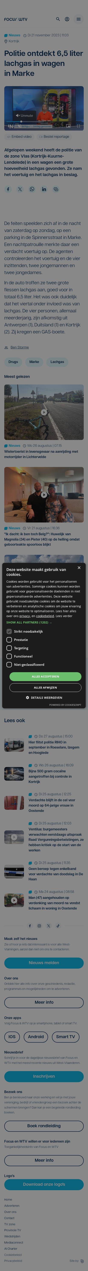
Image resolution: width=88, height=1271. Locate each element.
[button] (43, 622)
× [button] (79, 567)
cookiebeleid (45, 616)
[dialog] (44, 635)
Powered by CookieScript (65, 704)
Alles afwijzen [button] (45, 687)
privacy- (25, 616)
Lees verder (64, 616)
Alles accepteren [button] (45, 676)
